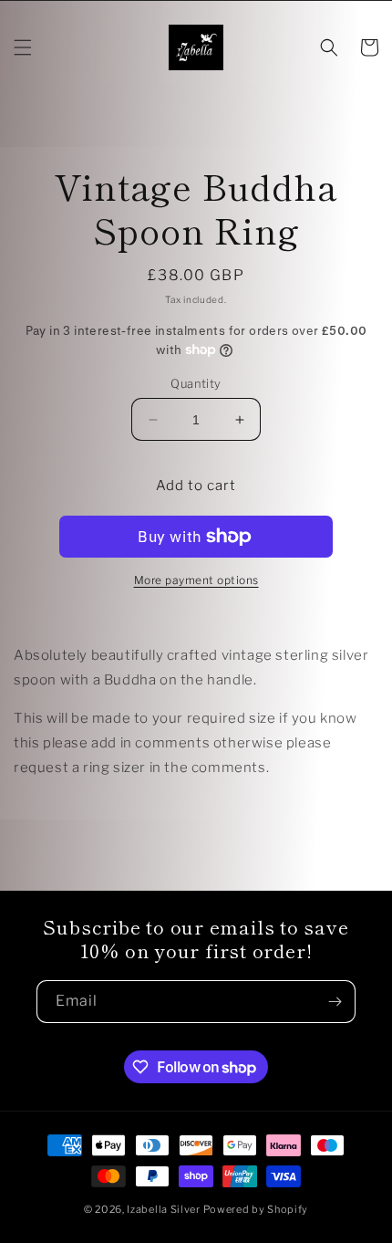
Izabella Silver (164, 1209)
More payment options (196, 580)
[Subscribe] (335, 1001)
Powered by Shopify (256, 1209)
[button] (23, 47)
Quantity (195, 383)
